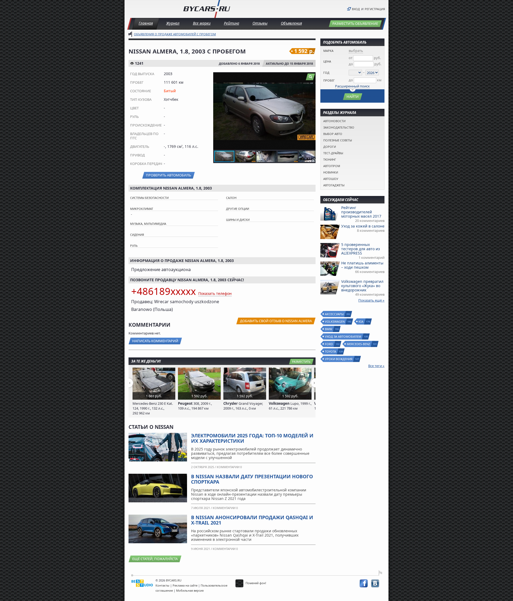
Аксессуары (334, 314)
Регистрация (375, 9)
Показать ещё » (371, 300)
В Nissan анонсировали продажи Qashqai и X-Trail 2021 (252, 520)
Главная (146, 23)
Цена (327, 61)
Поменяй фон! (255, 583)
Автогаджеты (333, 185)
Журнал (173, 23)
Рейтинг (231, 23)
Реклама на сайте (185, 585)
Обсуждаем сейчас (340, 199)
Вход (356, 9)
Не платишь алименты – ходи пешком (362, 265)
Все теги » (376, 365)
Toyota (331, 351)
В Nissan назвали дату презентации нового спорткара (252, 479)
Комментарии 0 (229, 467)
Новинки (330, 172)
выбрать (356, 50)
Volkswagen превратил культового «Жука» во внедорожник (362, 285)
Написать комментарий (155, 340)
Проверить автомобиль (168, 175)
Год (326, 73)
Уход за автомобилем (343, 336)
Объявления (291, 23)
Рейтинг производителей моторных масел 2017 (361, 212)
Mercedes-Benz (359, 344)
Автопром (331, 166)
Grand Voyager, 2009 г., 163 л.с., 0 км (243, 406)
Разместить (301, 362)
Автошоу (330, 179)
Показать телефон (215, 293)
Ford (329, 344)
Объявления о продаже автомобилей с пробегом (175, 34)
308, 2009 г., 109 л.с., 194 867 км (195, 406)
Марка (328, 51)
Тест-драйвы (333, 153)
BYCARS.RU (173, 580)
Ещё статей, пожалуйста (155, 558)
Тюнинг (329, 159)
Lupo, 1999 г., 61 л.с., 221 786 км (290, 406)
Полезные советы (337, 140)
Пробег (329, 80)
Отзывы (259, 23)
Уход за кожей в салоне (362, 226)
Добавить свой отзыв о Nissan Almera (276, 320)
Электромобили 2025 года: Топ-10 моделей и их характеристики (252, 438)
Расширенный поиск (352, 86)
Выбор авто (332, 134)
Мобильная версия (190, 590)
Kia (361, 321)
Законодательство (338, 127)
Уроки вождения (339, 359)
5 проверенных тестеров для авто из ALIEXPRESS (360, 249)
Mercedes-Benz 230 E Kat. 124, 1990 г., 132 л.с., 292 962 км (153, 408)
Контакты (162, 585)
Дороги (329, 147)
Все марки (202, 23)
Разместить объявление (355, 23)
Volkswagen (335, 321)
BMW (329, 329)
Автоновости (334, 121)
